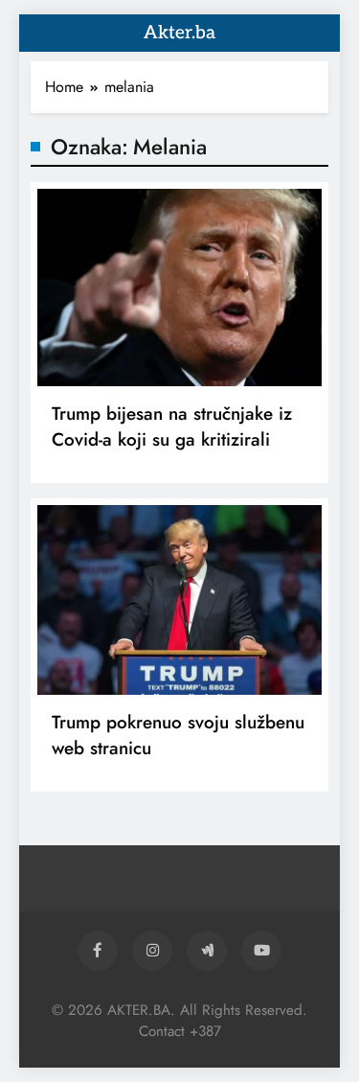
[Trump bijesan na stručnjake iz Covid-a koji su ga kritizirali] (179, 287)
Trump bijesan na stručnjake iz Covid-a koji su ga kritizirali (172, 426)
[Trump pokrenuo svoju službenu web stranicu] (179, 600)
